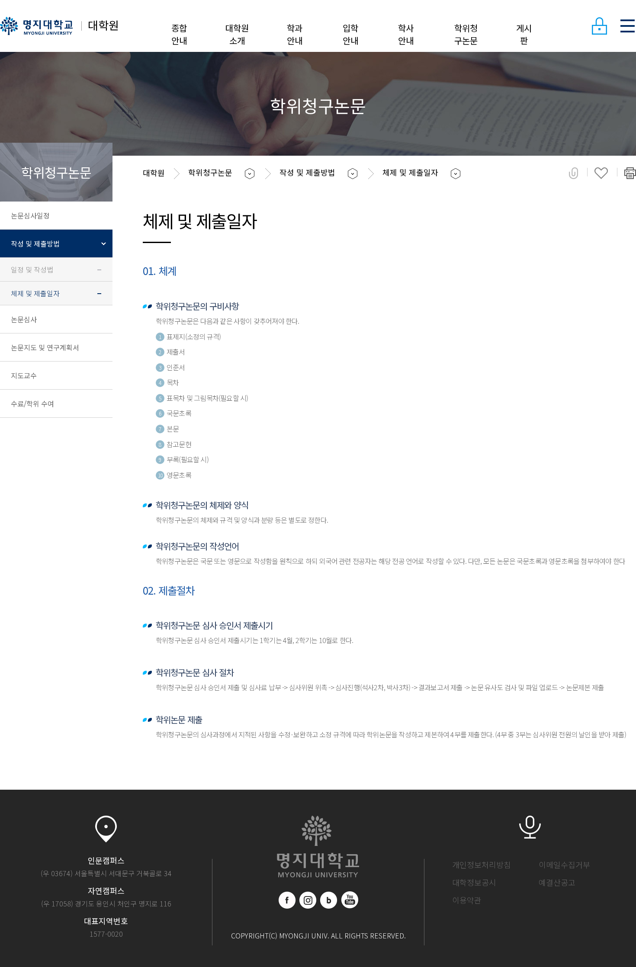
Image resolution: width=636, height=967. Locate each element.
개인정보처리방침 (481, 864)
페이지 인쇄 (630, 173)
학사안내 (406, 34)
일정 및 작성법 (32, 269)
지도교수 (24, 375)
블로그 (328, 900)
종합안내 (179, 34)
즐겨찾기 (601, 173)
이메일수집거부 (564, 864)
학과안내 (294, 34)
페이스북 (287, 900)
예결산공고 (557, 882)
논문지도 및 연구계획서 (45, 347)
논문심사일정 (30, 215)
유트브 (349, 900)
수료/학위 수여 (32, 403)
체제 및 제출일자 (35, 293)
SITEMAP (627, 26)
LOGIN (599, 26)
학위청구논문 (466, 34)
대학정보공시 (474, 882)
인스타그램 (308, 900)
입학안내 (350, 34)
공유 (573, 173)
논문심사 (24, 319)
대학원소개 (237, 34)
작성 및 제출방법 (35, 243)
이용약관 (467, 900)
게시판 (524, 34)
